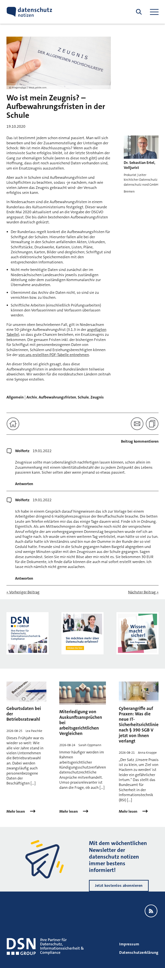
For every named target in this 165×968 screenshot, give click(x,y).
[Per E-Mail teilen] (137, 423)
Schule (83, 397)
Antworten (24, 483)
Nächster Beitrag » (143, 592)
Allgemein (15, 397)
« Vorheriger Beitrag (23, 592)
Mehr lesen (16, 811)
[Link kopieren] (152, 423)
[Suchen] (139, 12)
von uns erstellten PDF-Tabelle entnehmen (53, 354)
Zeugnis (97, 397)
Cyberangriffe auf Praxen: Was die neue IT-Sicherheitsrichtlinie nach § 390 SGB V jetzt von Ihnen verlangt (139, 724)
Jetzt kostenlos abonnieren (119, 885)
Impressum (129, 944)
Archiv (31, 397)
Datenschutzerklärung (139, 952)
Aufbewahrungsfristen (57, 397)
